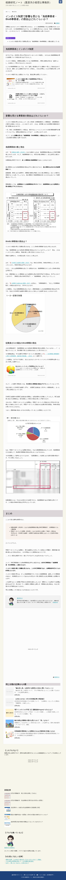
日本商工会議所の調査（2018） (21, 262)
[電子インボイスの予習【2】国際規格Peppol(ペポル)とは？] (10, 713)
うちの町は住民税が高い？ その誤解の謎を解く (20, 861)
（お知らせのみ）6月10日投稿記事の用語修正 (29, 699)
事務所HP (55, 602)
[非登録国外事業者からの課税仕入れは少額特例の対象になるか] (10, 734)
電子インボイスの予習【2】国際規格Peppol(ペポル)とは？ (33, 709)
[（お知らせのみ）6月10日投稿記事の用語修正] (10, 702)
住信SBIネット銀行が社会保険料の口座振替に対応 (25, 807)
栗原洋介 (56, 677)
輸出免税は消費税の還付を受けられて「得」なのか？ (31, 720)
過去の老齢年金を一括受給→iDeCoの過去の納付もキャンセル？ (29, 814)
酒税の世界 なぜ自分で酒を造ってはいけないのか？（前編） (24, 859)
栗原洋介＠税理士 (9, 847)
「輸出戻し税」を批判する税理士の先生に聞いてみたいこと (34, 688)
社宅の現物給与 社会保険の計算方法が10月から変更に (27, 800)
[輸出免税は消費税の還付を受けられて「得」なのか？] (10, 724)
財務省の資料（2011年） (19, 152)
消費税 (57, 23)
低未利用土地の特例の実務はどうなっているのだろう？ (27, 821)
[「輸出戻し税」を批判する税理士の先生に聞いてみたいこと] (10, 691)
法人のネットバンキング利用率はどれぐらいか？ (30, 366)
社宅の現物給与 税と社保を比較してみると (24, 793)
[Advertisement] (33, 629)
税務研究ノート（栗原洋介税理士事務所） (29, 2)
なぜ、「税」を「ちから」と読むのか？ (17, 863)
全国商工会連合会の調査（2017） (21, 283)
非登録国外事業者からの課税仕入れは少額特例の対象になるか (34, 731)
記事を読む (17, 694)
